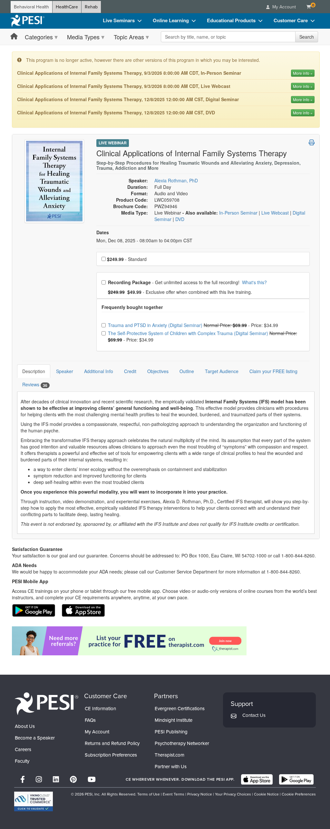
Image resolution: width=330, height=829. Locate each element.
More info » (303, 73)
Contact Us (254, 715)
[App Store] (257, 779)
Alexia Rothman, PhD (176, 180)
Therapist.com (169, 754)
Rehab (91, 7)
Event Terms (173, 794)
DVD (179, 219)
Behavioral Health (31, 7)
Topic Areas (129, 37)
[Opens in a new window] (166, 640)
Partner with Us (171, 766)
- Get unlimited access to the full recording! (187, 282)
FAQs (90, 720)
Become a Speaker (35, 737)
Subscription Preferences (111, 754)
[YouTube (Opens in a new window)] (91, 779)
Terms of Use (148, 794)
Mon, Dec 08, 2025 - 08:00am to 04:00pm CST (144, 240)
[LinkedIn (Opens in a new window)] (56, 779)
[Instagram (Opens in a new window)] (39, 779)
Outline (187, 371)
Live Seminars (119, 20)
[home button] (14, 36)
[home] (27, 21)
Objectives (158, 371)
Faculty (22, 761)
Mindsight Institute (173, 720)
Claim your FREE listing (273, 371)
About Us (25, 726)
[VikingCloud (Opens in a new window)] (33, 801)
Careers (23, 749)
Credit (130, 371)
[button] (312, 142)
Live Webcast (275, 212)
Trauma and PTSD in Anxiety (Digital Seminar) (156, 325)
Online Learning (171, 20)
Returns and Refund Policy (112, 743)
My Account (97, 731)
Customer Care (291, 20)
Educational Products (231, 20)
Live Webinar (113, 143)
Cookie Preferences (299, 794)
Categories (39, 37)
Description (33, 371)
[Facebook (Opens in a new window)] (22, 779)
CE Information (100, 708)
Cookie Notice (266, 794)
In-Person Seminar (239, 212)
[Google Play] (296, 779)
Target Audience (221, 371)
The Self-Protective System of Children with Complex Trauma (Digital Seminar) (188, 333)
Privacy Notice (199, 794)
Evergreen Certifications (180, 708)
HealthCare (67, 7)
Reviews (34, 384)
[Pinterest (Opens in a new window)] (73, 779)
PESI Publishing (171, 731)
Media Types (83, 37)
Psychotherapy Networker (182, 743)
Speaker (64, 371)
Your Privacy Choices (233, 794)
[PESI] (46, 703)
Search (306, 37)
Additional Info (98, 371)
